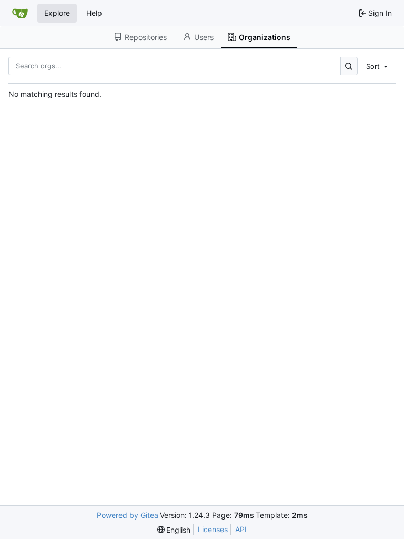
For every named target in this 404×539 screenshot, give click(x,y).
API (241, 529)
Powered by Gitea (127, 515)
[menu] (378, 65)
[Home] (20, 13)
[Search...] (349, 66)
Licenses (213, 529)
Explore (57, 12)
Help (94, 12)
